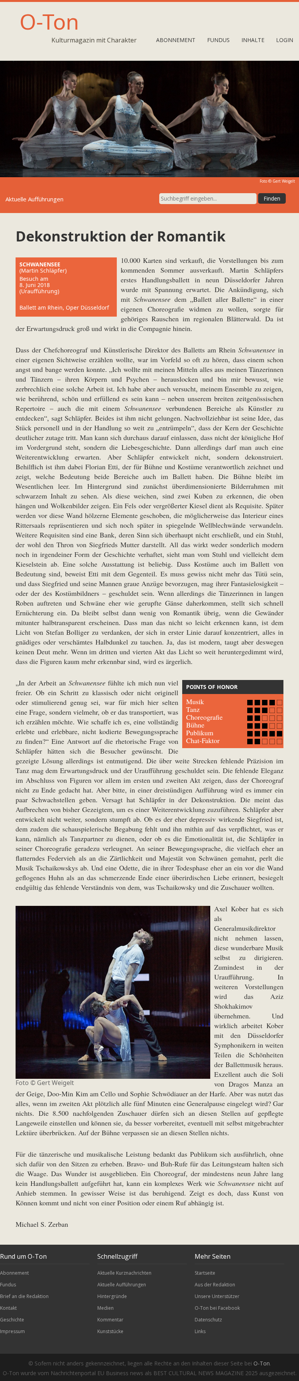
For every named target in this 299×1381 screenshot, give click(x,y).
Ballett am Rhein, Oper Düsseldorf (64, 307)
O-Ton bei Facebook (217, 1308)
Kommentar (110, 1319)
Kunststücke (110, 1331)
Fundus (218, 40)
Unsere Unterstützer (217, 1296)
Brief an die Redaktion (24, 1296)
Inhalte (252, 40)
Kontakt (8, 1308)
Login (284, 40)
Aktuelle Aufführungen (121, 1284)
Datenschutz (208, 1319)
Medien (105, 1308)
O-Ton (49, 21)
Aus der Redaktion (215, 1284)
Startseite (205, 1273)
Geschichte (12, 1319)
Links (200, 1331)
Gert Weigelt (284, 181)
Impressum (12, 1331)
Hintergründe (112, 1296)
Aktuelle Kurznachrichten (124, 1273)
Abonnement (175, 40)
